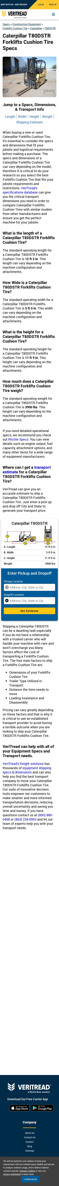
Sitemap (29, 1150)
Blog (29, 1146)
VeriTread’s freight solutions (23, 763)
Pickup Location (13, 581)
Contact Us (29, 1137)
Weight (47, 116)
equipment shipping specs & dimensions (27, 770)
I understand (30, 1179)
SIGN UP (53, 4)
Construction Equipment (26, 24)
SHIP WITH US (7, 4)
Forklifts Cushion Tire (15, 28)
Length (10, 116)
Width (22, 116)
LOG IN (41, 4)
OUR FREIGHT (21, 4)
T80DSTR (50, 28)
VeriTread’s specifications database (20, 190)
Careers (29, 1141)
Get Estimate (29, 611)
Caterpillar (36, 28)
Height (34, 116)
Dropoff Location (14, 594)
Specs (6, 24)
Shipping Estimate (29, 122)
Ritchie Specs (18, 439)
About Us (29, 1132)
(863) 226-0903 (25, 819)
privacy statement (12, 1174)
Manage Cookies (27, 1170)
